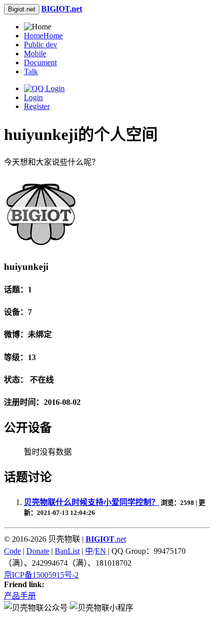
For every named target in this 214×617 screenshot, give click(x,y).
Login (33, 97)
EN (100, 551)
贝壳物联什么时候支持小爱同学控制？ (91, 502)
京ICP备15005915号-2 (41, 575)
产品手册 (20, 596)
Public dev (40, 44)
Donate (37, 551)
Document (40, 62)
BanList (67, 551)
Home (43, 35)
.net (106, 539)
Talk (31, 71)
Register (37, 106)
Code (12, 551)
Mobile (35, 53)
